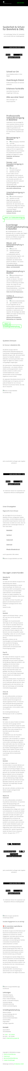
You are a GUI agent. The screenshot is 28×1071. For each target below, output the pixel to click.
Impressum (7, 1056)
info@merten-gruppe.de (12, 1038)
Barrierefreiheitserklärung (11, 1058)
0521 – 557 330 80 (10, 1034)
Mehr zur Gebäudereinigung (15, 217)
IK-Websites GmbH (19, 1064)
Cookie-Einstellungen (9, 1060)
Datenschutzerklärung (9, 1054)
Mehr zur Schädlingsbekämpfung (11, 325)
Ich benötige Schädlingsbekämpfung (15, 854)
